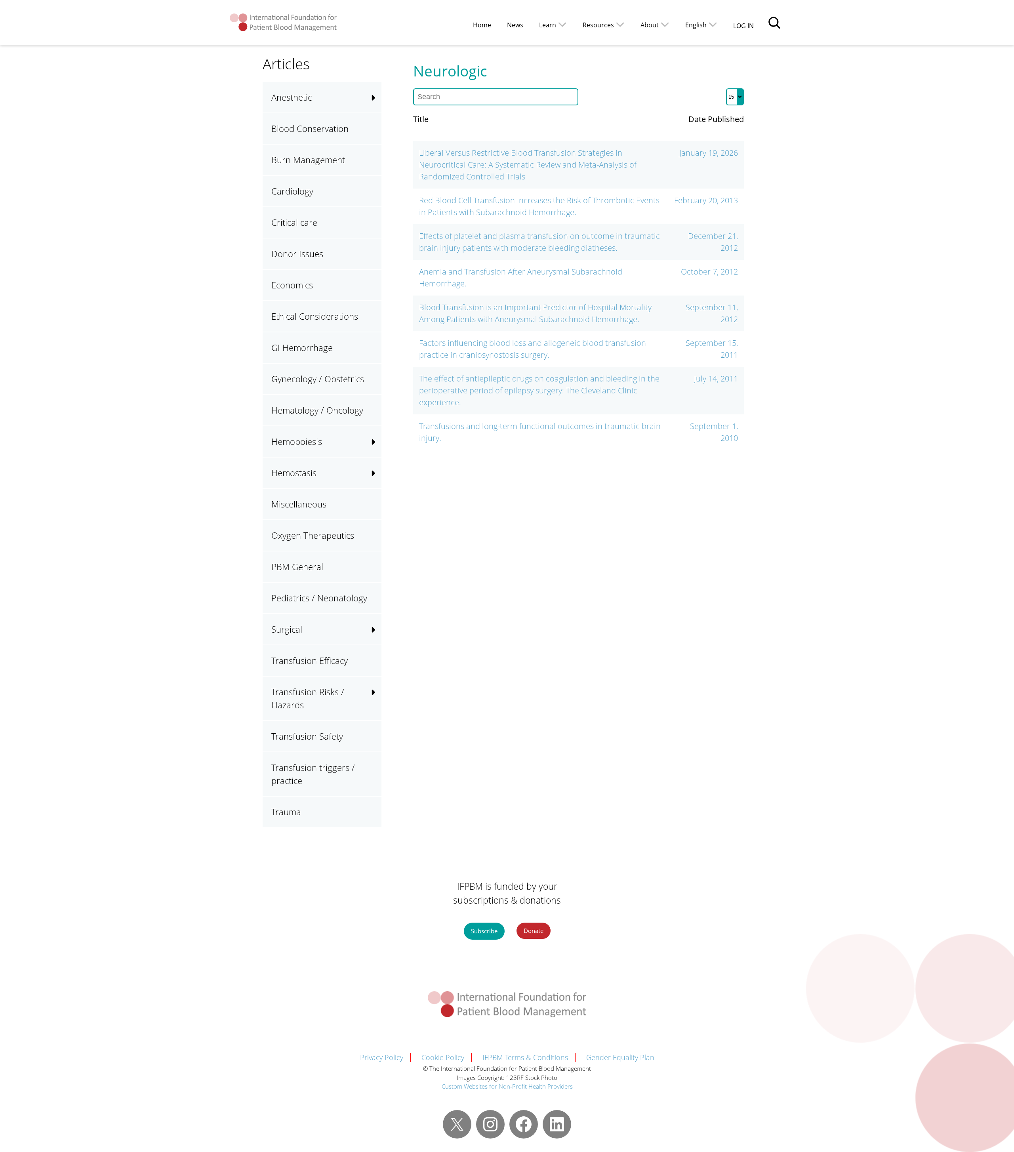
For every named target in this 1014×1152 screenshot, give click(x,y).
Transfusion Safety (307, 736)
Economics (292, 285)
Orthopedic (412, 782)
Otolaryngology (420, 812)
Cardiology (292, 191)
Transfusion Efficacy (309, 660)
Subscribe (484, 931)
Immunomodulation (429, 722)
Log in (743, 25)
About (649, 25)
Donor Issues (297, 253)
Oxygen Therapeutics (312, 535)
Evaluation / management (440, 503)
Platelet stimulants (425, 620)
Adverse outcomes (426, 692)
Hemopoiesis (296, 441)
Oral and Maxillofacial (432, 751)
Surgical (405, 595)
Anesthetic (291, 97)
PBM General (297, 566)
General (405, 690)
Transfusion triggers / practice (313, 773)
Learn (547, 25)
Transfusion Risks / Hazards (307, 698)
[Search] (774, 22)
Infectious (409, 753)
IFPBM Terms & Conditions (525, 1057)
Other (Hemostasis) (427, 564)
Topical (403, 625)
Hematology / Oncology (317, 410)
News (515, 25)
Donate (533, 931)
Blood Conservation (310, 128)
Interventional (417, 534)
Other (401, 589)
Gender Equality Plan (620, 1057)
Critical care (294, 222)
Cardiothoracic (419, 629)
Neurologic (411, 721)
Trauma (286, 812)
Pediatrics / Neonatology (319, 598)
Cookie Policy (442, 1057)
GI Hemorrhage (302, 347)
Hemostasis (293, 473)
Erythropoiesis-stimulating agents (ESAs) (425, 485)
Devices (405, 660)
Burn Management (308, 160)
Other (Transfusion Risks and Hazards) (437, 820)
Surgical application (547, 502)
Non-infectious (418, 783)
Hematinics (411, 528)
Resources (598, 25)
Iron (398, 559)
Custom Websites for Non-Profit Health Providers (507, 1086)
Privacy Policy (381, 1057)
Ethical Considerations (314, 316)
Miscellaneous (298, 504)
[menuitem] (701, 24)
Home (482, 25)
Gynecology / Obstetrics (317, 379)
